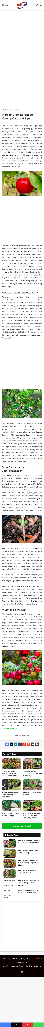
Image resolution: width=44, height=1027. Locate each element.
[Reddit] (28, 744)
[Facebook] (7, 744)
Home (6, 109)
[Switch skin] (37, 6)
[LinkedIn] (15, 744)
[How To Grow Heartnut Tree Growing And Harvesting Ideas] (32, 805)
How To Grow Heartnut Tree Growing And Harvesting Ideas (31, 815)
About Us (6, 966)
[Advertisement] (22, 34)
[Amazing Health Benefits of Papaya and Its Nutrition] (9, 894)
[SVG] (21, 5)
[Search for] (41, 6)
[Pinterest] (24, 744)
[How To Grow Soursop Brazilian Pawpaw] (11, 805)
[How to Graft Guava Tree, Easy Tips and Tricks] (9, 873)
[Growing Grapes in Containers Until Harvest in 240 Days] (32, 763)
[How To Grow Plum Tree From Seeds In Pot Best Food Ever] (9, 843)
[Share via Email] (32, 744)
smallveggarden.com (9, 728)
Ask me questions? (22, 826)
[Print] (37, 744)
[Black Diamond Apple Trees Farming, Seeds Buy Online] (11, 784)
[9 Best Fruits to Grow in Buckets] (32, 784)
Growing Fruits (15, 109)
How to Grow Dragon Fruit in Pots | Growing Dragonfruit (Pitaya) (10, 773)
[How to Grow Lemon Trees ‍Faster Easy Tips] (9, 853)
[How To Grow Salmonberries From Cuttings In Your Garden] (9, 883)
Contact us (14, 966)
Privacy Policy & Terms (27, 966)
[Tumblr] (20, 744)
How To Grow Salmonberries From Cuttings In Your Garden (29, 882)
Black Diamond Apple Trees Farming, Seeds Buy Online (10, 794)
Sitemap (39, 966)
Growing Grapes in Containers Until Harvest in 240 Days (32, 773)
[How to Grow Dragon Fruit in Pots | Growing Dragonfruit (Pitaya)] (11, 763)
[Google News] (22, 735)
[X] (11, 744)
